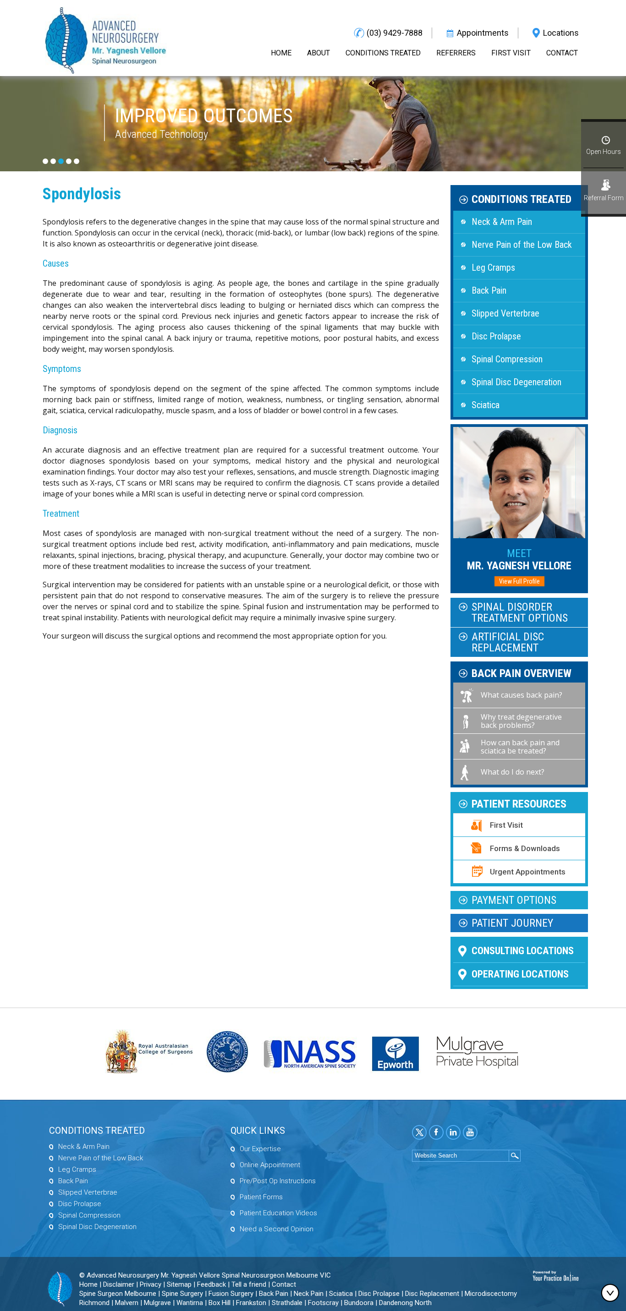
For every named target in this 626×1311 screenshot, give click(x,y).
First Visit (511, 53)
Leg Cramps (493, 267)
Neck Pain (309, 1293)
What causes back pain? (521, 695)
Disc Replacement (432, 1293)
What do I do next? (512, 772)
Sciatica (486, 404)
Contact (562, 53)
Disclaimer (118, 1284)
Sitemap (179, 1284)
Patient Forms (261, 1197)
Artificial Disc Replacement (508, 642)
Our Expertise (260, 1149)
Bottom (612, 1293)
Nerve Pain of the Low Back (522, 244)
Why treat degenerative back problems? (521, 721)
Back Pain (489, 290)
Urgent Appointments (528, 871)
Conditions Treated (383, 53)
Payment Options (514, 900)
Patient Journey (512, 923)
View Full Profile (519, 581)
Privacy (150, 1284)
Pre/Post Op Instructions (278, 1181)
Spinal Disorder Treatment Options (520, 612)
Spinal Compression (507, 359)
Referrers (456, 53)
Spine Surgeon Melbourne (117, 1293)
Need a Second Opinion (276, 1229)
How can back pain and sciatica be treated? (520, 746)
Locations (561, 33)
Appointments (483, 33)
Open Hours (603, 151)
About (318, 53)
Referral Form (604, 198)
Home (281, 53)
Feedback (211, 1284)
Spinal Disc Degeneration (516, 382)
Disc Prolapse (496, 336)
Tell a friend (248, 1284)
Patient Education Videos (278, 1213)
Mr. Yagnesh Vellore (519, 559)
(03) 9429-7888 (395, 33)
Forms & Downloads (525, 848)
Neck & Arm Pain (502, 221)
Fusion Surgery (231, 1293)
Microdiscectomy (491, 1293)
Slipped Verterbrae (505, 313)
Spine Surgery (182, 1293)
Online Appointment (270, 1165)
